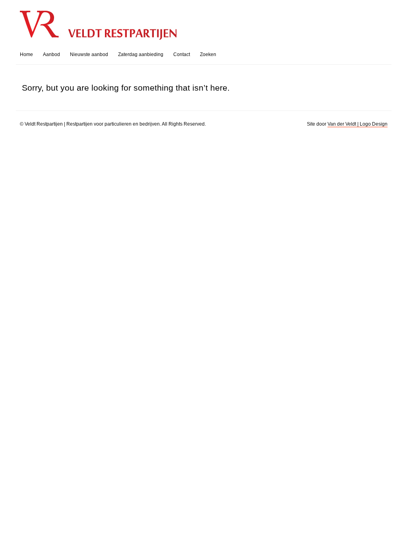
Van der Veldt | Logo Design (358, 124)
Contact (181, 54)
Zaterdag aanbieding (140, 54)
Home (26, 54)
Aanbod (51, 54)
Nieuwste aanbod (89, 54)
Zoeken (208, 54)
